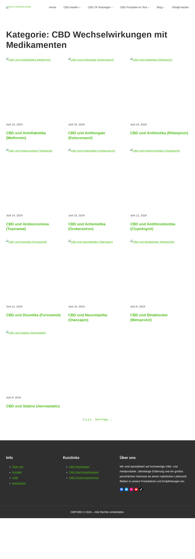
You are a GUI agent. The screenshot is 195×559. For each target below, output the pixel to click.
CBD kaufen (71, 7)
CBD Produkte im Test (133, 7)
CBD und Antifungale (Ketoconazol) (86, 135)
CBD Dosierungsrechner (84, 477)
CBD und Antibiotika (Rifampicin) (159, 133)
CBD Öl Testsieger (99, 7)
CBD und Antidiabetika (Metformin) (26, 135)
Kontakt (16, 472)
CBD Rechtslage (79, 466)
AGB (15, 477)
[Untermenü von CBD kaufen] (80, 7)
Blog (159, 7)
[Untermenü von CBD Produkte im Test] (148, 7)
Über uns (17, 466)
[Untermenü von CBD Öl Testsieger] (112, 7)
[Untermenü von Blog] (164, 7)
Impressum (19, 483)
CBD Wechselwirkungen (84, 472)
